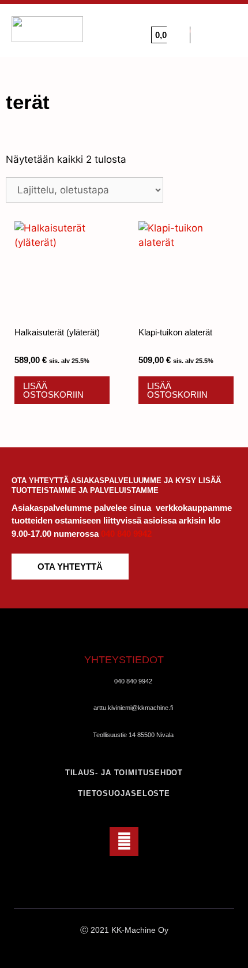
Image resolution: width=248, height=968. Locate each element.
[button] (225, 30)
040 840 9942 (126, 534)
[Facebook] (124, 841)
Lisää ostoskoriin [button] (53, 390)
